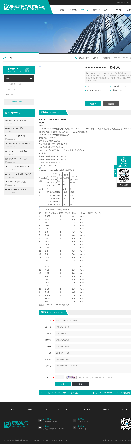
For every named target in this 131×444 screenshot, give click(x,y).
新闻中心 (96, 10)
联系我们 (111, 104)
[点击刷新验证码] (71, 377)
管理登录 (123, 440)
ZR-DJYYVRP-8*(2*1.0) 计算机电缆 (65, 393)
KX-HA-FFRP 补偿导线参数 (15, 136)
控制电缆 (106, 58)
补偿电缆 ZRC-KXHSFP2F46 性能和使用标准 (19, 143)
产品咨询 (93, 104)
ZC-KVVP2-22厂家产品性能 (15, 182)
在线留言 (119, 10)
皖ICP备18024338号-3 (59, 440)
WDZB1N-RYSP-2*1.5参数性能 (16, 189)
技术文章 (107, 10)
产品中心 (85, 10)
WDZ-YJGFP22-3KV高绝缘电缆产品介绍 (19, 151)
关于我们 (73, 10)
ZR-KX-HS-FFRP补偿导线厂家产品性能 (19, 174)
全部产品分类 (17, 101)
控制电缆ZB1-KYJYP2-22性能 (16, 159)
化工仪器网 (115, 440)
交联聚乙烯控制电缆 (14, 84)
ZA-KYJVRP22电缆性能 (14, 128)
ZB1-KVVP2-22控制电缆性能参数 (17, 166)
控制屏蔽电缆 (11, 94)
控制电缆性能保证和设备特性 (16, 120)
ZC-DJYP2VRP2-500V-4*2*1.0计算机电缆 (114, 393)
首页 (62, 10)
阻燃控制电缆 (11, 89)
